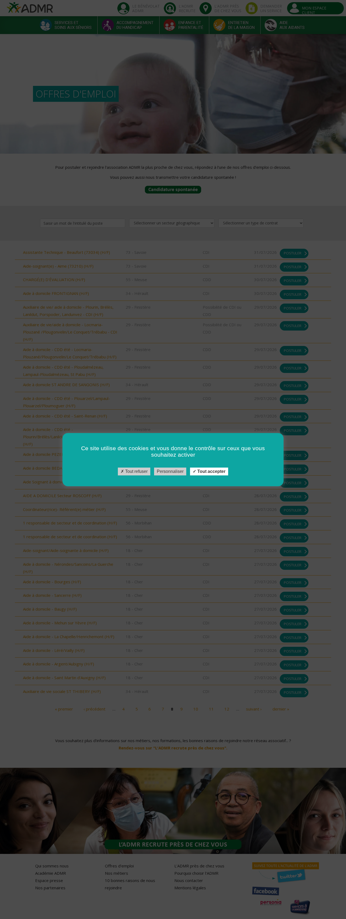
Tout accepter (210, 471)
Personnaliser (170, 471)
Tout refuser (136, 471)
